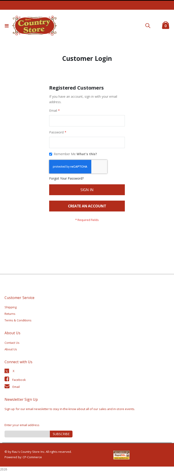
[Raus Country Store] (34, 25)
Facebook (19, 380)
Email (16, 387)
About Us (11, 349)
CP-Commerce (32, 457)
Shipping (11, 307)
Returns (10, 314)
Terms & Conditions (18, 320)
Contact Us (12, 343)
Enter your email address (22, 425)
